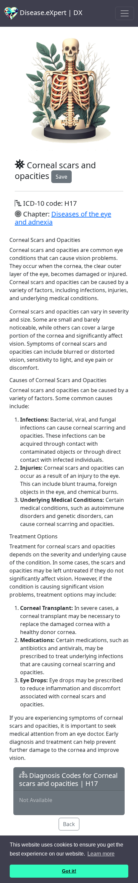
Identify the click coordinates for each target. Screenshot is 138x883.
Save (61, 176)
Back (69, 824)
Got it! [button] (69, 871)
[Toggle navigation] (124, 13)
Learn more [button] (101, 854)
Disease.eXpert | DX (50, 12)
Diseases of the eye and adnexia (63, 218)
